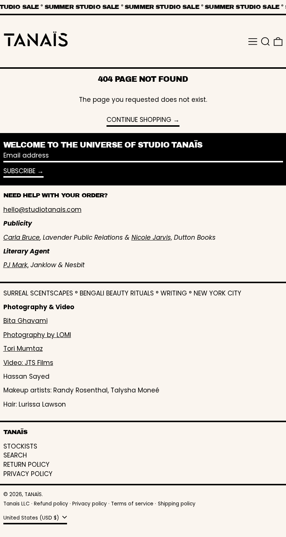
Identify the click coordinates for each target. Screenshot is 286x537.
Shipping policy (177, 503)
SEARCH (15, 455)
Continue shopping (139, 120)
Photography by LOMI (37, 334)
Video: (14, 362)
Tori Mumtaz (23, 348)
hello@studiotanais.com (42, 209)
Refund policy (51, 503)
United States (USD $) (32, 517)
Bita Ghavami (25, 320)
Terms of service (132, 503)
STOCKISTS (20, 446)
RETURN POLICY (26, 464)
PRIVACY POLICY (28, 473)
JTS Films (39, 362)
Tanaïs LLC (16, 503)
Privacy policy (89, 503)
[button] (265, 41)
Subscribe (19, 170)
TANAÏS (33, 494)
